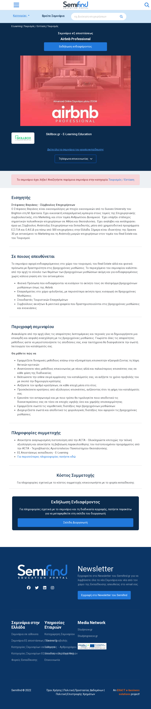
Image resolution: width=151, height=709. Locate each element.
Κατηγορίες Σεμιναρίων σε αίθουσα (33, 647)
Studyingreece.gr (88, 636)
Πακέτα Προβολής (56, 640)
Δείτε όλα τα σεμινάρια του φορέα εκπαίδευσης (75, 149)
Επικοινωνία (52, 660)
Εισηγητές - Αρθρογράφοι (60, 647)
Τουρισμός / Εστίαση (35, 26)
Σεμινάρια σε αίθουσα (24, 634)
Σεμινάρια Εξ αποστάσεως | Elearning (34, 640)
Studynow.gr (85, 629)
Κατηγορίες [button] (20, 15)
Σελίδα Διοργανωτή (75, 522)
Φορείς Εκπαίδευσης (24, 660)
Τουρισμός (52, 26)
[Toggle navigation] (16, 4)
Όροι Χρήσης (54, 690)
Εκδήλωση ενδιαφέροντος (75, 46)
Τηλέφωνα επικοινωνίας (74, 158)
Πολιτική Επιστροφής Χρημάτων (75, 694)
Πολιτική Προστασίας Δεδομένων (83, 690)
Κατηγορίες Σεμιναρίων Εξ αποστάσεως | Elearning (42, 653)
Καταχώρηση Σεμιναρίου (60, 634)
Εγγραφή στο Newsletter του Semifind (104, 595)
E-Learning (16, 26)
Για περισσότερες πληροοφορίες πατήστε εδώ (46, 456)
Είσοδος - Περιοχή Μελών (61, 653)
